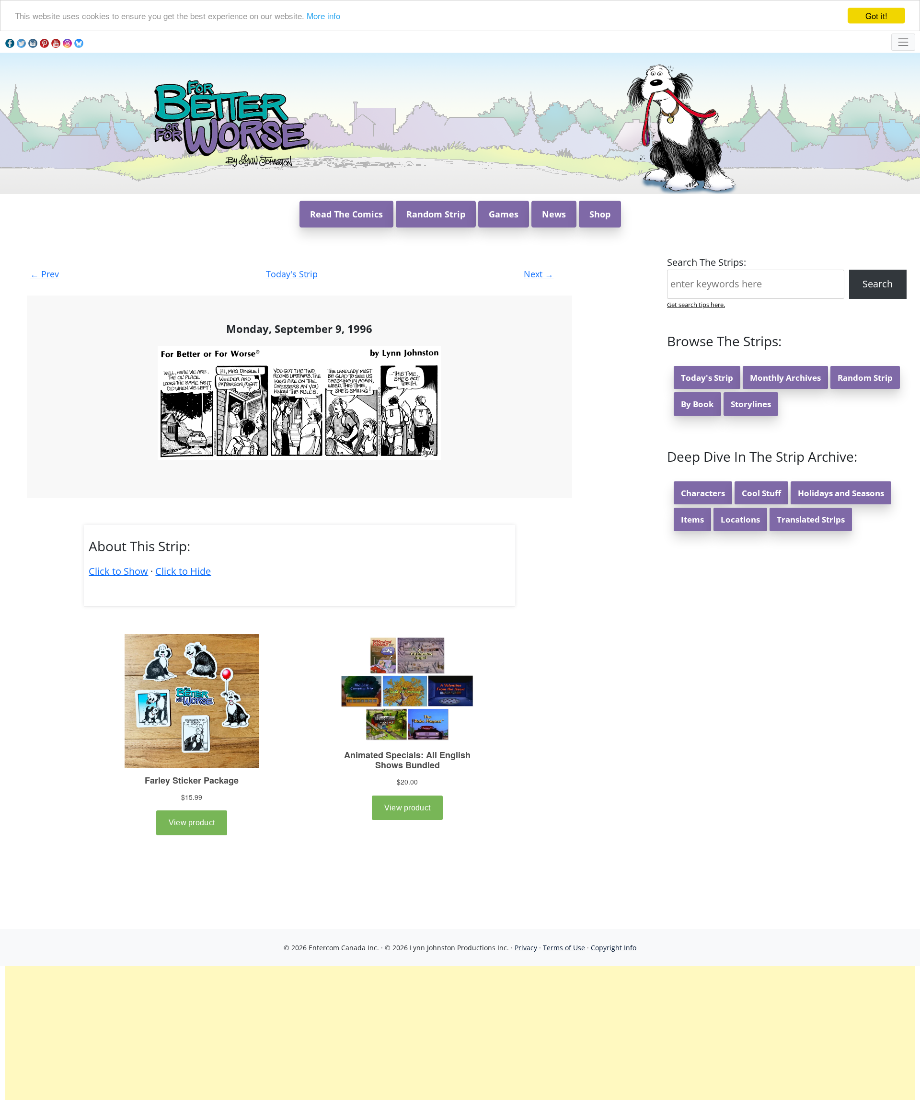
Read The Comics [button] (346, 214)
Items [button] (692, 519)
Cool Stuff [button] (761, 493)
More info (323, 16)
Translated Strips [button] (811, 519)
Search (877, 283)
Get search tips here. (696, 304)
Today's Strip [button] (707, 377)
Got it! (876, 16)
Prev (44, 274)
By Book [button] (697, 404)
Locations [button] (740, 519)
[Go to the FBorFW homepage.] (230, 122)
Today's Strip (292, 274)
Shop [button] (599, 214)
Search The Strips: (706, 262)
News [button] (554, 214)
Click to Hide (183, 571)
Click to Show (118, 571)
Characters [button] (703, 493)
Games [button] (503, 214)
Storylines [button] (751, 404)
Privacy (526, 947)
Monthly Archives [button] (785, 377)
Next (538, 274)
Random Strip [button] (435, 214)
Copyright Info (613, 947)
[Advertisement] (460, 1033)
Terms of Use (564, 947)
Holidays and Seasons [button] (841, 493)
